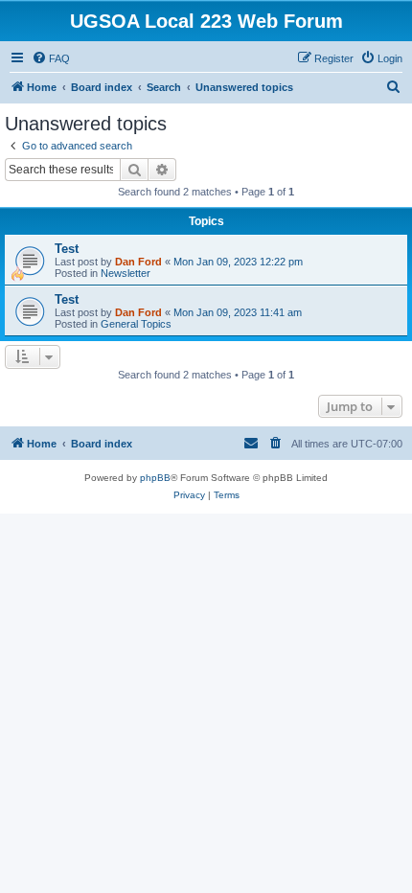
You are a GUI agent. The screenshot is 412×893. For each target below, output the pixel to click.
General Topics (136, 324)
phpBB (155, 477)
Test (67, 248)
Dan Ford (138, 261)
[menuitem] (51, 58)
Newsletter (125, 273)
